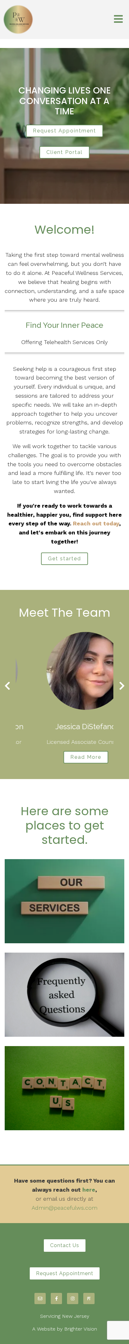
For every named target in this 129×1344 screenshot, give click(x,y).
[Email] (40, 1298)
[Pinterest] (89, 1298)
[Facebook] (56, 1298)
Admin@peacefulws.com (64, 1207)
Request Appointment (64, 131)
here (88, 1189)
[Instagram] (72, 1298)
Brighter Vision (80, 1329)
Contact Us (64, 1245)
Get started (64, 559)
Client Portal (64, 152)
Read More (64, 757)
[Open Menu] (118, 19)
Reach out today (96, 523)
